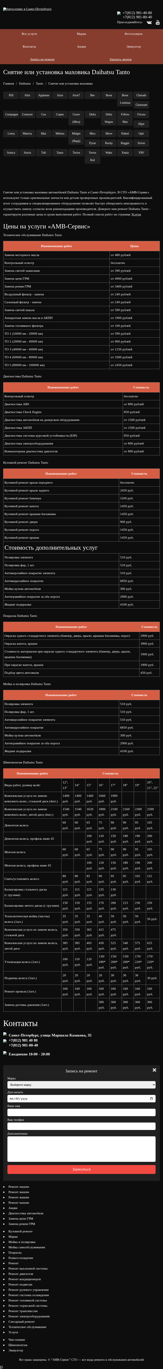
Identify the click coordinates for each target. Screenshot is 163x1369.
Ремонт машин (18, 1186)
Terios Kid (92, 156)
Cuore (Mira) (76, 118)
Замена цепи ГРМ (20, 1218)
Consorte (27, 114)
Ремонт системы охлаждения (28, 1295)
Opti (141, 133)
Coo (43, 114)
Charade (141, 95)
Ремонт (13, 1263)
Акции (81, 46)
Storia (27, 152)
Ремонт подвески (20, 1284)
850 (11, 95)
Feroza (141, 114)
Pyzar (92, 143)
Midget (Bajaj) (76, 137)
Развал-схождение (20, 1258)
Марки (81, 33)
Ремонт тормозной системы (27, 1305)
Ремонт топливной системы (27, 1300)
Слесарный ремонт (21, 1321)
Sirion (141, 143)
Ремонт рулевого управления (28, 1289)
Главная (8, 83)
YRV (141, 152)
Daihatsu (25, 83)
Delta (92, 114)
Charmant (141, 104)
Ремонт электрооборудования (29, 1316)
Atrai (60, 95)
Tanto (39, 83)
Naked (125, 133)
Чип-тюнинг (16, 1339)
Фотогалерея (133, 33)
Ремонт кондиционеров (24, 1279)
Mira (92, 133)
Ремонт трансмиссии (23, 1311)
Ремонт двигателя (20, 1274)
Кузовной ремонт (20, 1231)
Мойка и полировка (21, 1242)
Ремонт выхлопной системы (28, 1268)
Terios (76, 152)
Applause (43, 95)
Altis (27, 95)
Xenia (125, 152)
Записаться (81, 1169)
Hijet (141, 124)
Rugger (125, 143)
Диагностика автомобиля (25, 1213)
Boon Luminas (125, 99)
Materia (27, 133)
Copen (60, 114)
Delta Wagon (109, 118)
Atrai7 (76, 95)
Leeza (11, 133)
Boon (109, 95)
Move (108, 133)
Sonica (11, 152)
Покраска (15, 1252)
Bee (92, 95)
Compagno (11, 114)
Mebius (60, 133)
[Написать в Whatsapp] (81, 1367)
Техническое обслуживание (27, 1327)
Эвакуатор (133, 46)
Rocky (109, 143)
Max (43, 133)
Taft (43, 152)
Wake (108, 152)
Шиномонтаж (17, 1345)
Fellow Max (125, 118)
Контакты (29, 46)
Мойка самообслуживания (26, 1247)
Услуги (136, 214)
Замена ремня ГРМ (21, 1224)
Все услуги (29, 33)
